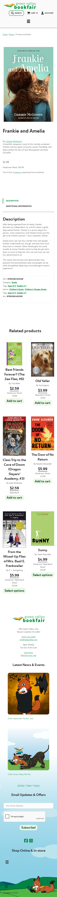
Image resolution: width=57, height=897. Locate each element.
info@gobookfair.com (28, 640)
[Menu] (28, 21)
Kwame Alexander (44, 464)
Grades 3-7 (21, 286)
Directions (28, 652)
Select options (14, 591)
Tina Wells (15, 383)
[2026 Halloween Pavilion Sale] (28, 693)
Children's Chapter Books (36, 289)
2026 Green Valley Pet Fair (19, 774)
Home (5, 34)
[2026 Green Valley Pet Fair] (28, 749)
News (29, 785)
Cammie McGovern (14, 141)
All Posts (20, 785)
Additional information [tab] (19, 206)
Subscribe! (28, 827)
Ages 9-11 (12, 286)
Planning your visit (28, 655)
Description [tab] (12, 200)
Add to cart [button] (14, 401)
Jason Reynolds (44, 554)
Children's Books (16, 289)
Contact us (17, 172)
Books (11, 34)
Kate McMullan (15, 483)
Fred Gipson (44, 385)
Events (37, 785)
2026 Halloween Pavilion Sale (20, 718)
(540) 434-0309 (28, 637)
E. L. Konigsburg (16, 570)
